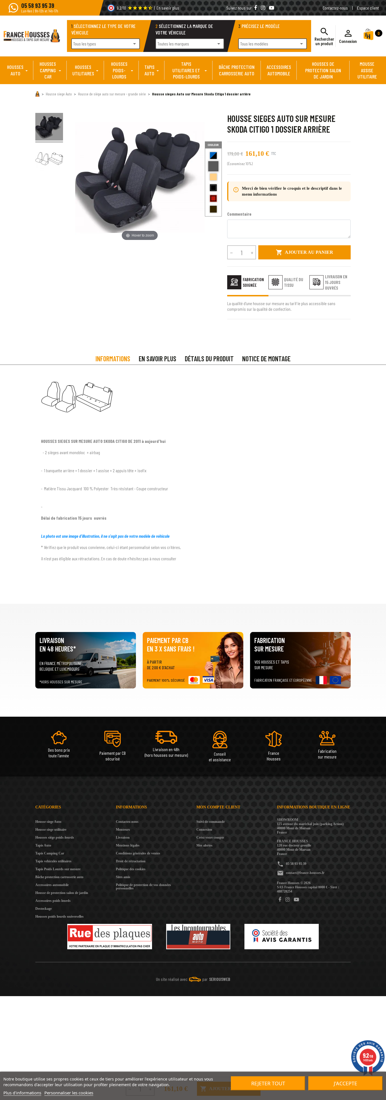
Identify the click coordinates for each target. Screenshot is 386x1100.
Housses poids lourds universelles (59, 917)
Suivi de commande (210, 822)
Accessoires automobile (52, 885)
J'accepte (345, 1083)
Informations (113, 359)
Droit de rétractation (131, 861)
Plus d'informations (22, 1092)
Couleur (213, 144)
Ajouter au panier (304, 252)
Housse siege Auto (48, 822)
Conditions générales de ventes (138, 853)
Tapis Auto (43, 845)
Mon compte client (218, 807)
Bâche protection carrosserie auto (59, 877)
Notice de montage (266, 359)
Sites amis (123, 877)
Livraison (123, 837)
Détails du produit (209, 359)
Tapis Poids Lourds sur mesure (58, 869)
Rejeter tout (268, 1083)
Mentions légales (128, 845)
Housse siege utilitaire (50, 830)
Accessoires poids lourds (53, 901)
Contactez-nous (335, 7)
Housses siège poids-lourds (54, 837)
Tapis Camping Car (49, 853)
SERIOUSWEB (219, 979)
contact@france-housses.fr (305, 873)
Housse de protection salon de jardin (61, 893)
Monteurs (123, 830)
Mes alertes (204, 845)
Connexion (204, 830)
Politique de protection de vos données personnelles (143, 886)
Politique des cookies (131, 869)
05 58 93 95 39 (296, 864)
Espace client (368, 7)
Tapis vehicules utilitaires (53, 861)
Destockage (43, 909)
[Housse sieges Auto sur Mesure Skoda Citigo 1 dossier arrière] (49, 127)
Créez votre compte (210, 837)
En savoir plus (168, 7)
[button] (348, 36)
